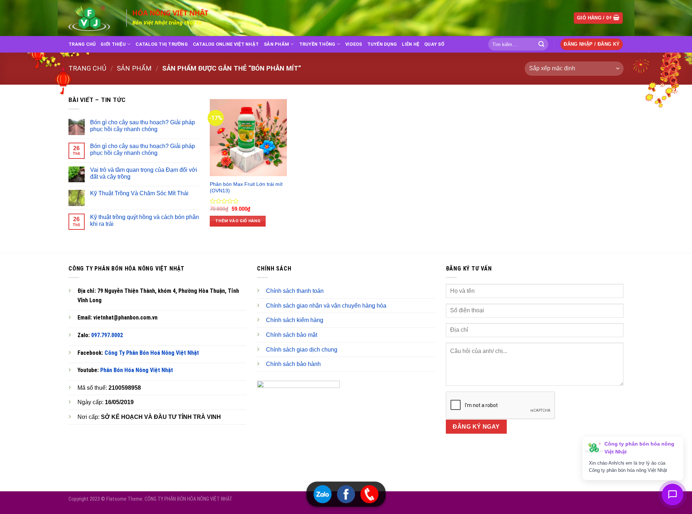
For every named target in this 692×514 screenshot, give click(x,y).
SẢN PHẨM (276, 44)
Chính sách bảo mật (291, 335)
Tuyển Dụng (382, 44)
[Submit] (541, 44)
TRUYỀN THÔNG (317, 44)
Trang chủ (87, 68)
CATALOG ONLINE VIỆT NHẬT (226, 44)
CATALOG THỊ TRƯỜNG (162, 44)
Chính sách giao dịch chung (301, 350)
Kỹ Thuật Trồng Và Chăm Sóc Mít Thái (139, 193)
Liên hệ (410, 44)
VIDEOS (353, 44)
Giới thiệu (113, 44)
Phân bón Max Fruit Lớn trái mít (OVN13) (246, 187)
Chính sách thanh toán (295, 291)
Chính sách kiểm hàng (294, 320)
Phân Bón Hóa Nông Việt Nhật (136, 370)
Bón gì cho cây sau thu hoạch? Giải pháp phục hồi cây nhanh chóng (142, 125)
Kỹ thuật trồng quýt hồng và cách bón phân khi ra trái (144, 220)
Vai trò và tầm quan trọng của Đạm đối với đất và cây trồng (143, 173)
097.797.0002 (107, 335)
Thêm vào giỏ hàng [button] (237, 220)
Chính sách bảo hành (293, 364)
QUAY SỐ (434, 44)
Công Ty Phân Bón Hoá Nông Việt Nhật (152, 352)
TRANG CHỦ (82, 44)
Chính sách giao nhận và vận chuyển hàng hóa (326, 306)
